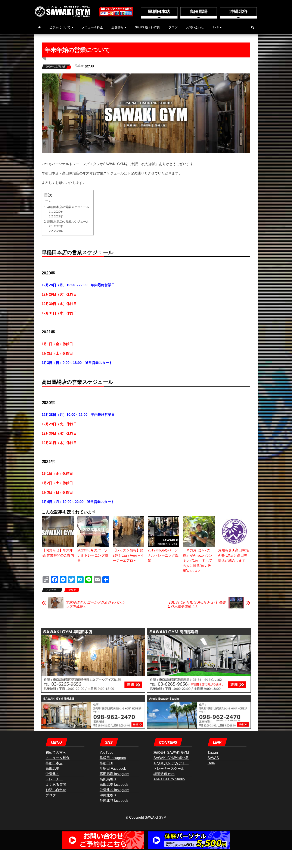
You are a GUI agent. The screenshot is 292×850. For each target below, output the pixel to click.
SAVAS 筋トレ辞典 (147, 27)
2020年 (58, 211)
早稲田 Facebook (113, 768)
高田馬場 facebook (114, 784)
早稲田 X (106, 763)
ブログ (172, 27)
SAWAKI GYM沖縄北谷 (171, 758)
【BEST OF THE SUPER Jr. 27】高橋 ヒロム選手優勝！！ (196, 604)
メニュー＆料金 (92, 27)
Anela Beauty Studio (169, 779)
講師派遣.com (163, 774)
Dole (211, 763)
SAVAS (213, 758)
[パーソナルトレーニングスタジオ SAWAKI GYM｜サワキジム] (39, 27)
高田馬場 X (108, 779)
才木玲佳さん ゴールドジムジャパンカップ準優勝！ (95, 604)
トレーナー (54, 779)
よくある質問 (56, 784)
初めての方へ (56, 752)
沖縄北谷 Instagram (114, 790)
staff (89, 66)
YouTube (106, 752)
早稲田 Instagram (113, 758)
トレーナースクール (168, 768)
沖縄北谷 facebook (114, 800)
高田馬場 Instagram (114, 774)
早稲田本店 (54, 763)
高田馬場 (52, 768)
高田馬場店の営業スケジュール (68, 221)
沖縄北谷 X (108, 795)
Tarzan (213, 752)
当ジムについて (60, 27)
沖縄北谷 (52, 774)
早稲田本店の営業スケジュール (68, 207)
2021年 (58, 216)
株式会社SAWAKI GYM (171, 752)
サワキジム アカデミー (171, 763)
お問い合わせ (195, 27)
